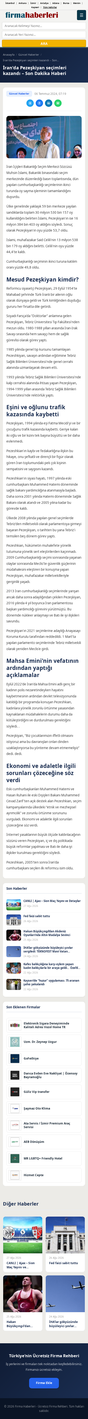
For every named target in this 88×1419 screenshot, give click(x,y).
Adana (55, 3)
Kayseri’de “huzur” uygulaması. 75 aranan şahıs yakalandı (51, 982)
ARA (44, 43)
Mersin (76, 3)
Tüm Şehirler (50, 7)
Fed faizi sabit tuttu (36, 916)
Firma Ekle (44, 1383)
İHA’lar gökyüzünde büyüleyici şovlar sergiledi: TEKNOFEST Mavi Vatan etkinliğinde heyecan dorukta (48, 951)
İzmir (33, 3)
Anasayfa (8, 54)
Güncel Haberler (28, 54)
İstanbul (10, 3)
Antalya (44, 3)
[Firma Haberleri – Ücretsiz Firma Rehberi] (32, 15)
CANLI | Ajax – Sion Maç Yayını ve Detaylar (52, 901)
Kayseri (35, 7)
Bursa (66, 3)
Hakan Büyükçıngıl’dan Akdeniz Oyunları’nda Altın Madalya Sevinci (46, 933)
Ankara (22, 3)
